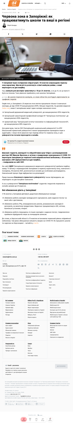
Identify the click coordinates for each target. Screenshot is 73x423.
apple (19, 403)
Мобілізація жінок (55, 307)
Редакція (5, 276)
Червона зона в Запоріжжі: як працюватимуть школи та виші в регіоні (37, 9)
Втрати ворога (32, 317)
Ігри (50, 287)
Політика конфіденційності (33, 273)
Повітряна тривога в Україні (36, 310)
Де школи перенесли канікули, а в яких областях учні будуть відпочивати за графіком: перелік (35, 98)
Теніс (29, 350)
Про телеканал (7, 282)
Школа (52, 330)
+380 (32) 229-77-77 (15, 394)
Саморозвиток (54, 335)
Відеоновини (9, 310)
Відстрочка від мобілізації (57, 312)
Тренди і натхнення (11, 350)
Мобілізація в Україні (57, 300)
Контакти (51, 273)
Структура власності (54, 279)
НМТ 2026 (52, 332)
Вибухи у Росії (32, 315)
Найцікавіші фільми (34, 325)
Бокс (29, 346)
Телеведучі (6, 285)
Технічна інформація (31, 289)
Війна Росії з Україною (35, 300)
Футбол (30, 348)
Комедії (30, 333)
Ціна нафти (9, 325)
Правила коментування (32, 286)
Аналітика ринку (10, 346)
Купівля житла (10, 348)
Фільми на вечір (32, 330)
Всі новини (9, 300)
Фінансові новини (11, 330)
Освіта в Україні (27, 3)
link (38, 264)
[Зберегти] (64, 34)
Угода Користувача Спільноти (34, 283)
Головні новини (10, 303)
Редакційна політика (8, 279)
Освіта (4, 9)
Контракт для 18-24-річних (58, 310)
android (10, 403)
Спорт (30, 343)
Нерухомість (10, 343)
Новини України (10, 305)
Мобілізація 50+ (54, 305)
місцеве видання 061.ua (17, 29)
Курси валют (9, 328)
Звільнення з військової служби (59, 303)
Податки (8, 335)
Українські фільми (33, 328)
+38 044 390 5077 (43, 257)
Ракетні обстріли (33, 303)
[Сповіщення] (69, 3)
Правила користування (9, 290)
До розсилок (61, 366)
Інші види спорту (33, 355)
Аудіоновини (9, 312)
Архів (50, 282)
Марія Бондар (12, 25)
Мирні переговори (33, 307)
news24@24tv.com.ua (10, 257)
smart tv (29, 403)
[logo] (14, 3)
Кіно (29, 323)
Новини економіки (12, 323)
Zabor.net (6, 108)
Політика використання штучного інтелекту (35, 277)
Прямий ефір (9, 307)
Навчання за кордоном (57, 337)
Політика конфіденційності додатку (35, 280)
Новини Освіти (55, 323)
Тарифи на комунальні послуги (15, 333)
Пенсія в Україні (10, 337)
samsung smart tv (40, 403)
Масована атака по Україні (35, 312)
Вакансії (51, 276)
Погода (8, 315)
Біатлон (30, 353)
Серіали (30, 335)
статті (35, 223)
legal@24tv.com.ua (26, 396)
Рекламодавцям (7, 287)
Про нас (5, 273)
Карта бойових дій (33, 305)
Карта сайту (52, 285)
